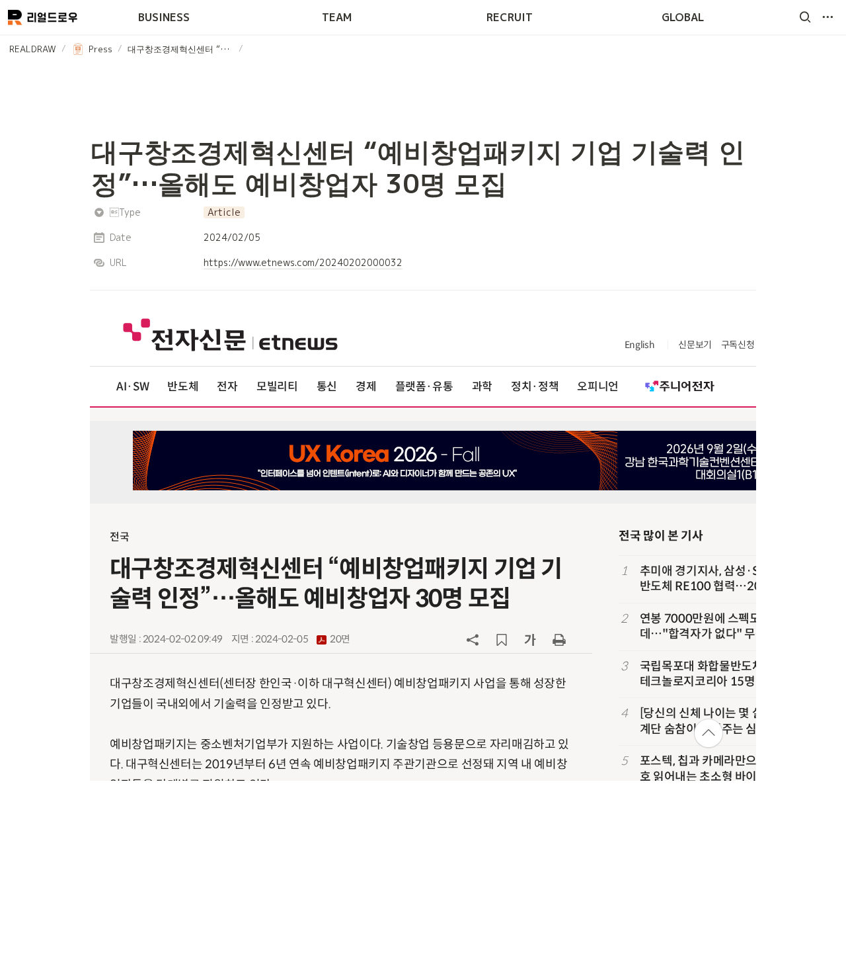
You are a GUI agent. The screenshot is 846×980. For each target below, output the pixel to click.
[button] (805, 17)
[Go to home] (42, 17)
